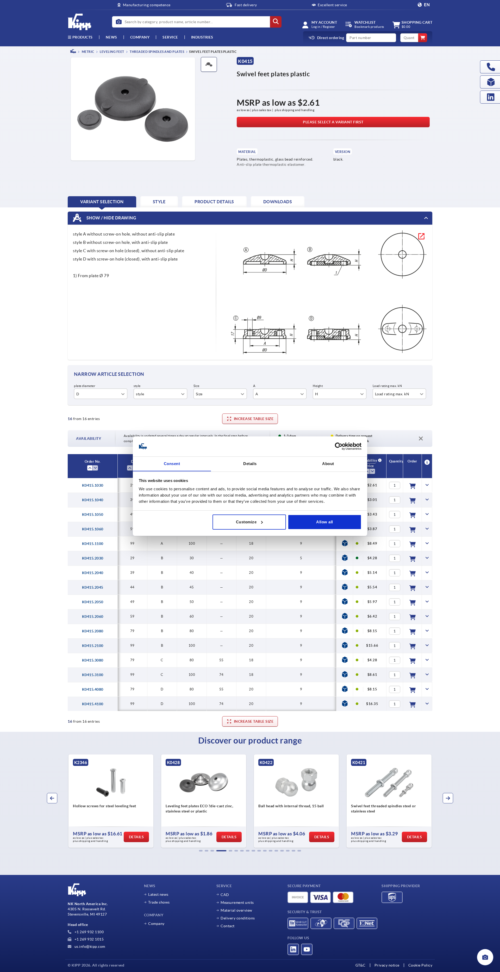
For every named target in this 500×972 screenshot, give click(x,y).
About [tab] (328, 463)
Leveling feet (111, 51)
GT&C (360, 965)
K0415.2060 (92, 616)
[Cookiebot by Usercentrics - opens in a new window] (338, 446)
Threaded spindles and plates (156, 51)
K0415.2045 (92, 587)
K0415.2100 (92, 646)
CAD (225, 895)
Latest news (158, 894)
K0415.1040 (92, 500)
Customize (246, 522)
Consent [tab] (172, 463)
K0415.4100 (92, 704)
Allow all (324, 522)
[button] (201, 851)
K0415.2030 (92, 558)
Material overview (236, 910)
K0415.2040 (92, 573)
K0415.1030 (92, 485)
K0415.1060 (92, 529)
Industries (202, 37)
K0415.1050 (92, 514)
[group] (157, 801)
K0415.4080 (92, 689)
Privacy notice (386, 965)
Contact (228, 926)
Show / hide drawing (110, 217)
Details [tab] (250, 463)
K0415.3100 (92, 675)
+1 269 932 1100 (88, 932)
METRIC (87, 51)
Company (140, 37)
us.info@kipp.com (89, 946)
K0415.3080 (92, 660)
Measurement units (237, 902)
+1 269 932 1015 (88, 939)
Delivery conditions (238, 918)
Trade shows (159, 902)
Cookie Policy (420, 965)
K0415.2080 (92, 631)
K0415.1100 (92, 544)
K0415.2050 (92, 602)
